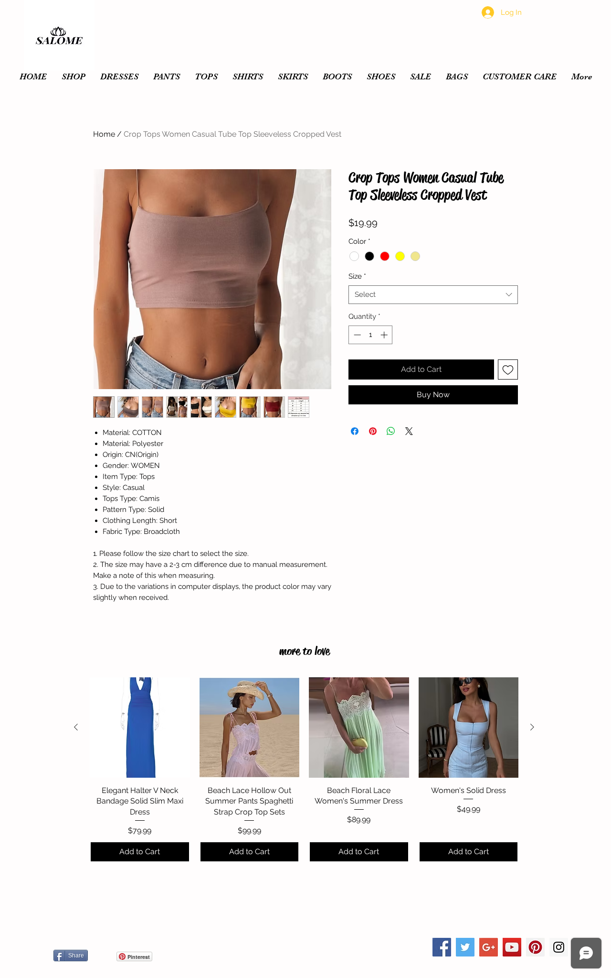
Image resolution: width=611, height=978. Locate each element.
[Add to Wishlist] (508, 369)
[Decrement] (356, 335)
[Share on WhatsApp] (391, 431)
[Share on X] (409, 431)
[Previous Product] (76, 727)
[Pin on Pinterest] (373, 431)
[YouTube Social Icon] (512, 947)
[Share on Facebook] (354, 431)
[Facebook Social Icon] (441, 947)
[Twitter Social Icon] (465, 947)
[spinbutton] (371, 335)
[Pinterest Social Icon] (535, 947)
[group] (304, 770)
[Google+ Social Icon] (488, 947)
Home (104, 134)
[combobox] (433, 294)
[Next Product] (532, 727)
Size (357, 276)
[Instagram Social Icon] (558, 947)
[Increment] (385, 335)
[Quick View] (140, 727)
